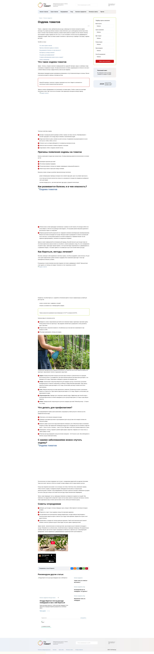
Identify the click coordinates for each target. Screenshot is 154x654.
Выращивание (64, 11)
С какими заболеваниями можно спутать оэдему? (51, 57)
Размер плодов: (99, 41)
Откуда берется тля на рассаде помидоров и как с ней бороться (52, 602)
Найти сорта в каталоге (104, 61)
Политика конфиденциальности (44, 649)
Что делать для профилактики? (46, 54)
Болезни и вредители (80, 11)
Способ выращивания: (100, 54)
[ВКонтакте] (72, 568)
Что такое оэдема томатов (45, 45)
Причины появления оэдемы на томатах (49, 47)
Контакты (54, 649)
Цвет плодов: (98, 35)
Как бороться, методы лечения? (47, 52)
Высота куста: (99, 23)
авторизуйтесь (83, 617)
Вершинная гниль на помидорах (79, 599)
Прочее (102, 11)
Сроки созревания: (100, 29)
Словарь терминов (79, 649)
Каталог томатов (44, 11)
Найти (95, 5)
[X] (80, 568)
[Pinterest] (86, 568)
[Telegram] (77, 568)
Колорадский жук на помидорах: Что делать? (80, 590)
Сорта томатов (54, 11)
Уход (71, 11)
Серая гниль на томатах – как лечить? (81, 581)
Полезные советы (93, 11)
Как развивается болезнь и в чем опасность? (50, 50)
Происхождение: (99, 48)
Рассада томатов (52, 597)
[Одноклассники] (75, 568)
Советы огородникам (44, 59)
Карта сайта (61, 649)
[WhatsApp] (83, 568)
